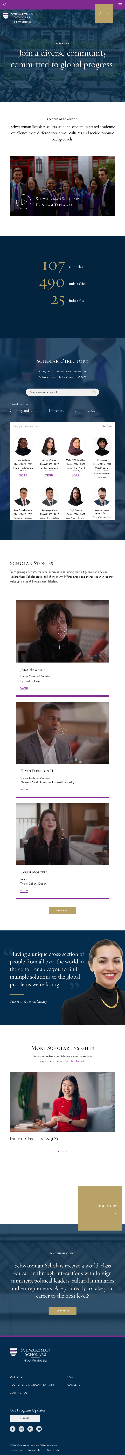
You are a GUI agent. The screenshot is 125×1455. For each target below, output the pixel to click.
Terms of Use (16, 1450)
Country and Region (23, 410)
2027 (91, 410)
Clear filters (107, 426)
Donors (16, 1377)
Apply (104, 13)
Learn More (63, 1310)
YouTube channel (74, 1061)
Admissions (106, 1205)
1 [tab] (58, 1152)
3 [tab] (67, 1152)
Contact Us (19, 1393)
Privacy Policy (35, 1450)
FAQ (70, 1377)
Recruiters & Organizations (32, 1385)
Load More (62, 910)
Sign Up (24, 1418)
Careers (73, 1385)
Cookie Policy (54, 1450)
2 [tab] (62, 1152)
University (56, 410)
